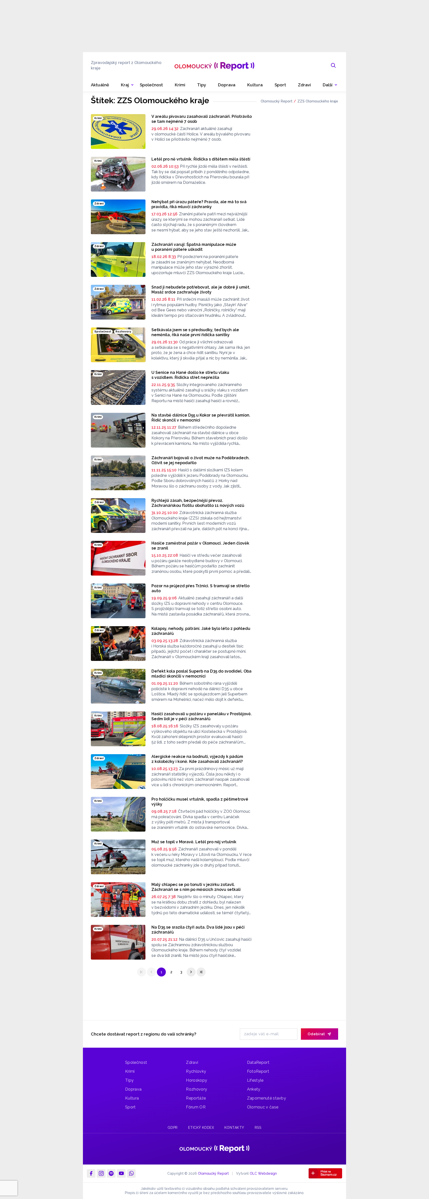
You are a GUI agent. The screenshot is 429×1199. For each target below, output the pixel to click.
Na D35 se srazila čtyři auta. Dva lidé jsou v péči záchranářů (198, 930)
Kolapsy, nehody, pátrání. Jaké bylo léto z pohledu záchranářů (200, 631)
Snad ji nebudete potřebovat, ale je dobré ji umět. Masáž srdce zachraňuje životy (200, 289)
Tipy (129, 1080)
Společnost (136, 1062)
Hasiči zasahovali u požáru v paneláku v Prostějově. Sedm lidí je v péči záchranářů (201, 716)
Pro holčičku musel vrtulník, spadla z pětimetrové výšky (199, 802)
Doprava (133, 1089)
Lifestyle (255, 1080)
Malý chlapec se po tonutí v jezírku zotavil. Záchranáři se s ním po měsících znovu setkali (196, 887)
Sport (130, 1107)
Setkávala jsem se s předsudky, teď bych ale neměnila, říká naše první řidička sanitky (195, 332)
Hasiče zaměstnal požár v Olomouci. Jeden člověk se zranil (200, 546)
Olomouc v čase (262, 1107)
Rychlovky (196, 1071)
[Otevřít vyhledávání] (333, 65)
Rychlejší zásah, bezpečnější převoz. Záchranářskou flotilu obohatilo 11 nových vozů (197, 503)
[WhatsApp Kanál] (131, 1173)
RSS (258, 1128)
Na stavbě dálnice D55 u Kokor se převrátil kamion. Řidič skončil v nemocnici (200, 417)
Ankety (253, 1089)
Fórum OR (196, 1107)
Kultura (132, 1098)
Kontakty (234, 1128)
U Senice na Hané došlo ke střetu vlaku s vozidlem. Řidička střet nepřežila (190, 375)
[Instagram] (101, 1173)
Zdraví (192, 1062)
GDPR (173, 1128)
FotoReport (258, 1071)
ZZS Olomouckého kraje (317, 101)
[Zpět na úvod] (214, 65)
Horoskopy (196, 1080)
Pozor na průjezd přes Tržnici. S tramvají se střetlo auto (200, 588)
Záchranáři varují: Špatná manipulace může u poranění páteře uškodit (193, 247)
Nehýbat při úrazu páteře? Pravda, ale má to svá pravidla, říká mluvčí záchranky (199, 204)
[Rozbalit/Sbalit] (132, 85)
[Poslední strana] (201, 972)
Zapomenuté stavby (266, 1098)
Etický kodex (201, 1128)
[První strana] (141, 972)
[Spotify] (111, 1173)
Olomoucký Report (276, 101)
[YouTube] (121, 1173)
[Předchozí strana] (151, 972)
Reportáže (196, 1098)
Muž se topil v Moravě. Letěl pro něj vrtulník (193, 842)
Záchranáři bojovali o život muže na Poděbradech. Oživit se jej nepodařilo (200, 460)
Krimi (130, 1071)
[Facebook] (91, 1173)
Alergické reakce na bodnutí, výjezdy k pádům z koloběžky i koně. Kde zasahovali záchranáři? (197, 759)
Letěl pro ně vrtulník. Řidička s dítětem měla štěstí (200, 159)
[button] (330, 85)
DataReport (258, 1062)
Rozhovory (196, 1089)
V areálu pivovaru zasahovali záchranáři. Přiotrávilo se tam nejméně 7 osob (201, 119)
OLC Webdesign (263, 1173)
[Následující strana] (191, 972)
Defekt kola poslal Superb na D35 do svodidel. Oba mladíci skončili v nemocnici (201, 674)
